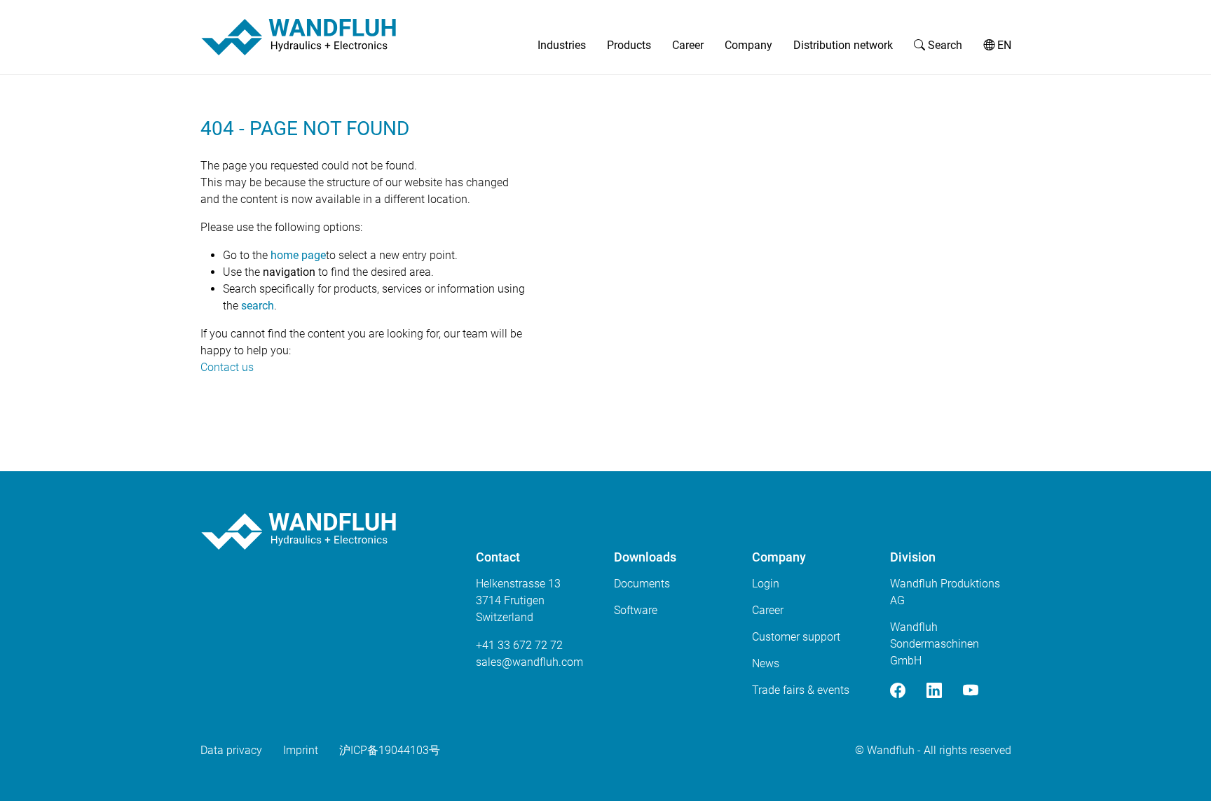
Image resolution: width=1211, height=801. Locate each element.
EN (1002, 45)
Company (748, 45)
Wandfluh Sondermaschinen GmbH (934, 643)
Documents (642, 583)
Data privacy (231, 750)
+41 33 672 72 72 (519, 645)
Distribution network (843, 45)
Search (943, 45)
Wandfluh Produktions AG (945, 592)
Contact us (227, 367)
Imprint (300, 750)
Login (765, 583)
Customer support (796, 636)
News (765, 663)
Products (629, 45)
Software (635, 610)
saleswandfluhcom (529, 662)
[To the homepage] (298, 37)
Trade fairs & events (800, 690)
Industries (562, 45)
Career (688, 45)
